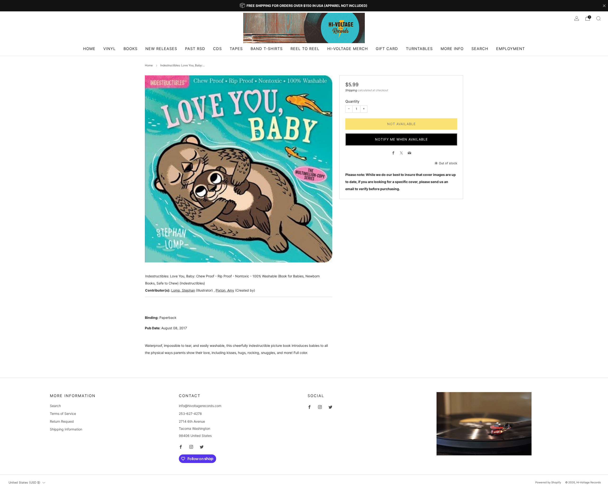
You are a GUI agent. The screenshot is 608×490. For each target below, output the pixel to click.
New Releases (161, 48)
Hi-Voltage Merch (347, 48)
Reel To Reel (304, 48)
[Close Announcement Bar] (604, 5)
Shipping (351, 90)
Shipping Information (66, 429)
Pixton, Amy (225, 290)
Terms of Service (63, 414)
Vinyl (109, 48)
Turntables (419, 48)
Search (479, 48)
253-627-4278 (190, 414)
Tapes (236, 48)
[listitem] (304, 5)
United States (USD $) (24, 482)
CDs (217, 48)
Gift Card (387, 48)
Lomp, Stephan (183, 290)
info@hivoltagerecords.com (200, 406)
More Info (452, 48)
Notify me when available (401, 139)
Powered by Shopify (548, 482)
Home (89, 48)
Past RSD (195, 48)
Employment (510, 48)
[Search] (598, 18)
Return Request (62, 421)
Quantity (352, 101)
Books (131, 48)
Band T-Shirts (267, 48)
